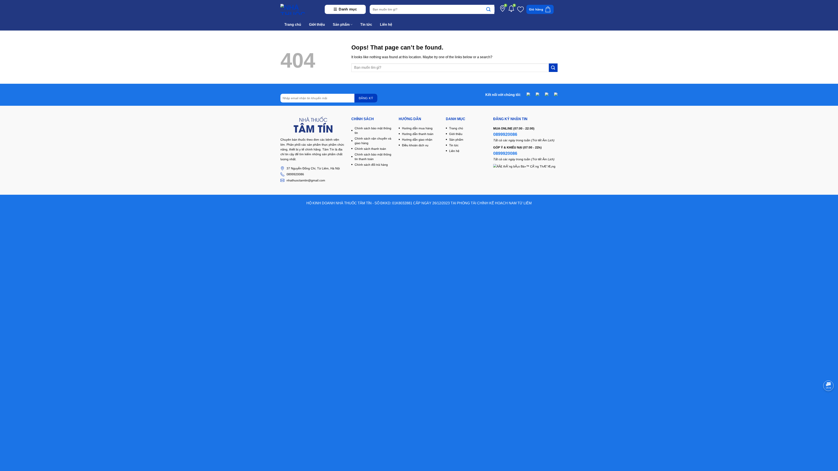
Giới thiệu (317, 24)
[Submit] (491, 9)
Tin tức (366, 24)
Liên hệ (386, 24)
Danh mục (348, 9)
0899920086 (505, 134)
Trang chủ (292, 24)
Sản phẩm (341, 24)
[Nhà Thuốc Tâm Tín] (300, 9)
